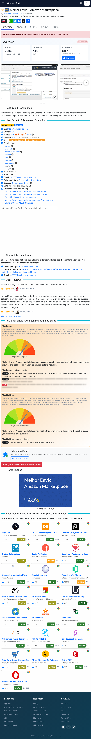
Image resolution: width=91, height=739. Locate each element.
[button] (3, 3)
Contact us (65, 714)
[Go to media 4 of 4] (49, 103)
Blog (62, 711)
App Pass (7, 703)
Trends (56, 27)
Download (21, 27)
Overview (7, 27)
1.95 (21, 134)
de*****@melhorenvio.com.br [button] (23, 177)
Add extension (38, 722)
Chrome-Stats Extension (13, 707)
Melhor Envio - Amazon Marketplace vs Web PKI (26, 191)
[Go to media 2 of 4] (44, 103)
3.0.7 (14, 137)
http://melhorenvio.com (13, 14)
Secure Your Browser (20, 458)
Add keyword (38, 725)
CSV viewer (37, 718)
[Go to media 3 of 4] (47, 103)
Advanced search (39, 707)
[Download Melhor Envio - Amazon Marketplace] (74, 53)
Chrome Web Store (19, 183)
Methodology (66, 707)
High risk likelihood (35, 140)
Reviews (45, 27)
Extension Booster (11, 714)
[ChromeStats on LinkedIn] (63, 727)
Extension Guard (10, 711)
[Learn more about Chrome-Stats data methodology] (31, 183)
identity (8, 146)
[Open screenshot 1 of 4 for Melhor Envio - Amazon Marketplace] (29, 82)
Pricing (35, 703)
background (9, 163)
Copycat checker (39, 711)
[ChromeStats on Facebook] (68, 727)
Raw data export (10, 725)
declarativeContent (12, 152)
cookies (8, 160)
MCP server (8, 722)
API (5, 718)
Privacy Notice (66, 722)
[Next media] (86, 82)
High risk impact (17, 140)
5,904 (13, 132)
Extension (28, 14)
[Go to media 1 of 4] (41, 103)
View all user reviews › (11, 316)
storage (8, 155)
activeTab (8, 149)
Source (33, 27)
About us (64, 703)
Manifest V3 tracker (40, 714)
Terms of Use (66, 718)
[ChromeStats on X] (74, 727)
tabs (6, 157)
